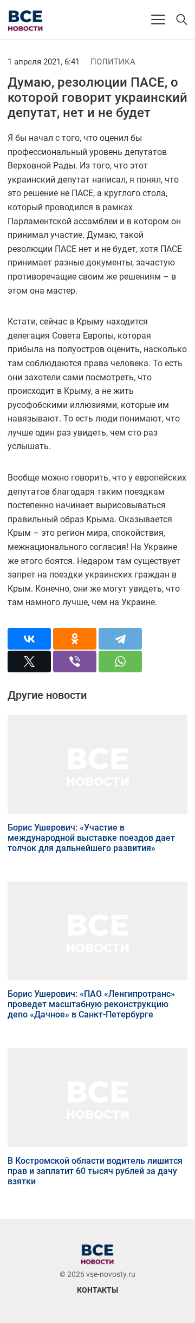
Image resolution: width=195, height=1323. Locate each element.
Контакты (97, 1290)
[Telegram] (120, 639)
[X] (29, 661)
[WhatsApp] (120, 661)
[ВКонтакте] (29, 639)
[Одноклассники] (74, 639)
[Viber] (74, 661)
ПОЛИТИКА (112, 62)
